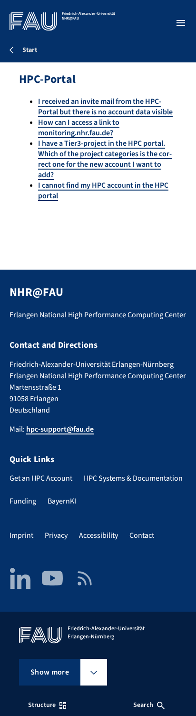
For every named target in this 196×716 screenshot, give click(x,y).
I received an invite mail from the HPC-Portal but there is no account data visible (105, 106)
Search (143, 705)
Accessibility (98, 535)
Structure (42, 705)
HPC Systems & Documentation (133, 478)
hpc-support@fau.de (60, 429)
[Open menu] (180, 22)
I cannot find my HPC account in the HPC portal (103, 190)
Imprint (21, 535)
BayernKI (62, 501)
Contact (141, 535)
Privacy (56, 535)
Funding (23, 501)
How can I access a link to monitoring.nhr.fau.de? (78, 127)
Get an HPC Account (41, 478)
